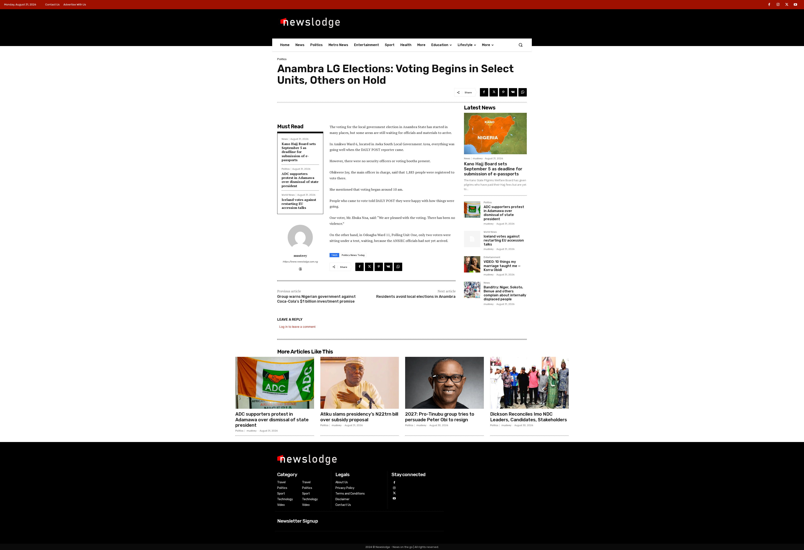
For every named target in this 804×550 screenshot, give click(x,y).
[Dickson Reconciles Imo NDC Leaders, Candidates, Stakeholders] (529, 383)
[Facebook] (769, 4)
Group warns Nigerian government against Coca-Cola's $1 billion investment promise (316, 299)
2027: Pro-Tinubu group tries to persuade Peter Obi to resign (439, 416)
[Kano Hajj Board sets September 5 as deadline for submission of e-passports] (495, 133)
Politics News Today (353, 255)
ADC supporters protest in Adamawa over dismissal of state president (300, 179)
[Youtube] (795, 4)
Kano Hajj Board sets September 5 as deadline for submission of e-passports (299, 151)
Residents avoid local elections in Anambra (416, 296)
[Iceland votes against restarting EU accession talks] (472, 239)
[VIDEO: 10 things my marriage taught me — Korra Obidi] (472, 264)
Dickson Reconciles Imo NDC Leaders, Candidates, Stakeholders (528, 416)
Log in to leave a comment (297, 326)
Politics (282, 59)
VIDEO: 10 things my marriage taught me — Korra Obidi (502, 266)
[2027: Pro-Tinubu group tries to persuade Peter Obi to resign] (444, 383)
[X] (786, 4)
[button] (520, 45)
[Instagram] (778, 4)
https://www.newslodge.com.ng (300, 261)
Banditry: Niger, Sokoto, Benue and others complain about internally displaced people (505, 293)
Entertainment (492, 257)
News (285, 139)
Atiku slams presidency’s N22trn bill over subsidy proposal (359, 416)
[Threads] (300, 268)
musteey (300, 255)
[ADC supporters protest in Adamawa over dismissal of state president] (472, 209)
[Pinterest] (503, 92)
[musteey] (300, 237)
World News (288, 195)
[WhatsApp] (522, 92)
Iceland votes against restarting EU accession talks (299, 203)
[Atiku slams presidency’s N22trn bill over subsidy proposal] (359, 383)
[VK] (513, 92)
